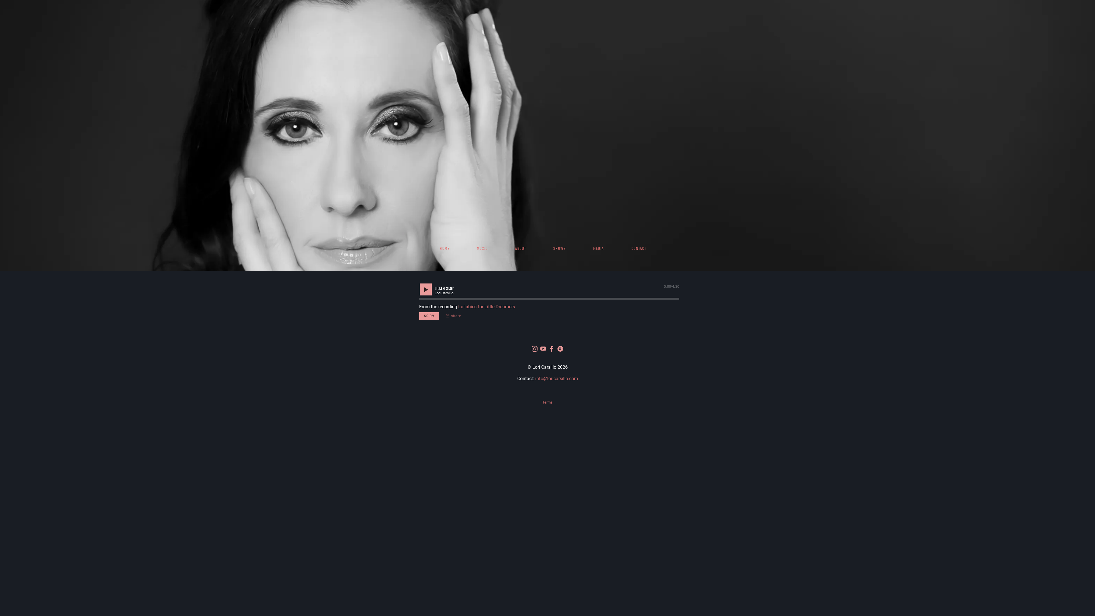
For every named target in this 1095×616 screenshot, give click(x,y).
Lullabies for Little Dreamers (486, 306)
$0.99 (429, 316)
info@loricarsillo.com (556, 378)
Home (444, 248)
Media (598, 248)
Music (482, 248)
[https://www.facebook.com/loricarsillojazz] (552, 350)
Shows (559, 248)
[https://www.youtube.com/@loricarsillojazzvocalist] (543, 350)
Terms (547, 402)
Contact (638, 248)
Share (456, 316)
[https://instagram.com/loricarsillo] (535, 350)
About (520, 248)
